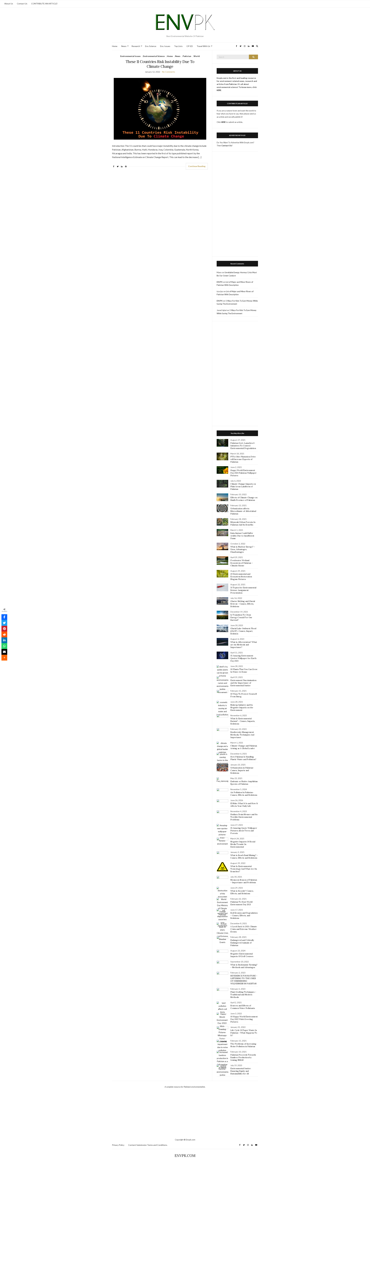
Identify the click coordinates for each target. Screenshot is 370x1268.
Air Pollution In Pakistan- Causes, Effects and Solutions (243, 793)
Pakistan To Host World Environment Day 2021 (241, 903)
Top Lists (178, 46)
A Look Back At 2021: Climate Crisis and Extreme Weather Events (243, 929)
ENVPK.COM (185, 1155)
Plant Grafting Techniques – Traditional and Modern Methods (243, 994)
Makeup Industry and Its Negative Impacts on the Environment (241, 707)
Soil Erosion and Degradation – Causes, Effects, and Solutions (243, 915)
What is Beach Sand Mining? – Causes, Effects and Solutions (244, 856)
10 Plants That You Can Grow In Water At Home (243, 670)
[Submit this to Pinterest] (4, 629)
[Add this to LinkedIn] (4, 640)
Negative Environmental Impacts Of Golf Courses (241, 955)
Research (136, 46)
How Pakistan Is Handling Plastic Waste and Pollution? (243, 758)
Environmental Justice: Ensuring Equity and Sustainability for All (240, 1071)
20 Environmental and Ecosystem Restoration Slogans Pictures (241, 576)
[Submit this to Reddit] (4, 634)
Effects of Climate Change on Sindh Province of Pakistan (243, 498)
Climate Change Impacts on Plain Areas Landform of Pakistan (243, 486)
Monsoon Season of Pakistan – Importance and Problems (243, 881)
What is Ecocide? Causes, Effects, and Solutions (242, 892)
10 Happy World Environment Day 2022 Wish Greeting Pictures (244, 1019)
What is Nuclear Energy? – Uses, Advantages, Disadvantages (242, 549)
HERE (223, 122)
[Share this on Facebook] (4, 617)
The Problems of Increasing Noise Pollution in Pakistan (243, 1045)
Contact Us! (226, 145)
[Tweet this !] (4, 623)
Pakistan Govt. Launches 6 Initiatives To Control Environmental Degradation (243, 446)
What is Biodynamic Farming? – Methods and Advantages (243, 966)
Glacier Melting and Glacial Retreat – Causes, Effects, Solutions (242, 604)
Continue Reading (196, 166)
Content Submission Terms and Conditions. (148, 1145)
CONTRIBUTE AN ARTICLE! (44, 3)
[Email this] (4, 652)
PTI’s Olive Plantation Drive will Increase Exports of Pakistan (243, 459)
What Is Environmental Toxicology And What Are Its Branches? (243, 869)
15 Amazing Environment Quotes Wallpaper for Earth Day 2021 (243, 658)
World (197, 56)
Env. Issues (165, 46)
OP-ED (189, 46)
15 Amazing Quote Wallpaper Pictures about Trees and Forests (243, 831)
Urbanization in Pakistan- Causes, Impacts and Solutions (242, 770)
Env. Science (150, 46)
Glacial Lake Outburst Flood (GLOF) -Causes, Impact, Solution (243, 631)
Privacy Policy (118, 1145)
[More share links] (4, 658)
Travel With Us (203, 46)
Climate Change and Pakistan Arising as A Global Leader (243, 747)
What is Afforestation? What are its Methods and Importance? (243, 645)
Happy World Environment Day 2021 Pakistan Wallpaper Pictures (243, 473)
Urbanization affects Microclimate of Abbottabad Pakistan (243, 511)
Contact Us (22, 3)
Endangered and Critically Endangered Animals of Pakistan (242, 943)
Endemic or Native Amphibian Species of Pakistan (244, 782)
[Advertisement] (237, 205)
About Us (8, 3)
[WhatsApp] (4, 646)
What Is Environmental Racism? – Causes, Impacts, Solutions (242, 721)
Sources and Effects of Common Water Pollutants (242, 1006)
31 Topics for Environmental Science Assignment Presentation (243, 590)
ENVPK (220, 282)
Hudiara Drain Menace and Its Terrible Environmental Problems (243, 817)
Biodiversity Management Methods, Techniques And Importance (242, 735)
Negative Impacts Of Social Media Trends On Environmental (242, 844)
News (123, 46)
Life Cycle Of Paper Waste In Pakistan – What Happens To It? (243, 1033)
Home (114, 46)
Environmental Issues (130, 56)
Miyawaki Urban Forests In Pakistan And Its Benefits (242, 523)
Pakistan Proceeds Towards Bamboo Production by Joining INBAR (243, 1057)
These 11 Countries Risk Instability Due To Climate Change (160, 64)
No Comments (168, 72)
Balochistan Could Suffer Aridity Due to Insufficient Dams (242, 536)
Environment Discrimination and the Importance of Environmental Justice (243, 683)
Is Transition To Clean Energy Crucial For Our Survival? (241, 617)
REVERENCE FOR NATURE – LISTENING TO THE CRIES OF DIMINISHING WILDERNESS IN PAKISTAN (243, 979)
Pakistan (187, 56)
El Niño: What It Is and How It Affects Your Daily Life (244, 804)
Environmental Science (154, 56)
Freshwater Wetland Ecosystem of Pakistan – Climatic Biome (241, 563)
